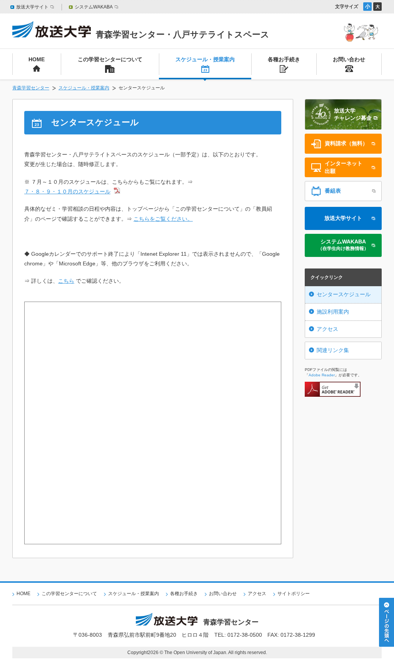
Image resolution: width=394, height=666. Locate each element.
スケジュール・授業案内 (83, 88)
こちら (66, 281)
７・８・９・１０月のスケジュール (67, 191)
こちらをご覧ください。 (163, 219)
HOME (23, 593)
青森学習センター (30, 88)
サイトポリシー (293, 593)
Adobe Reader (322, 375)
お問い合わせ (223, 593)
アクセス (327, 329)
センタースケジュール (344, 294)
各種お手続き (184, 593)
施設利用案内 (333, 312)
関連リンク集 (333, 350)
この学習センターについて (69, 593)
